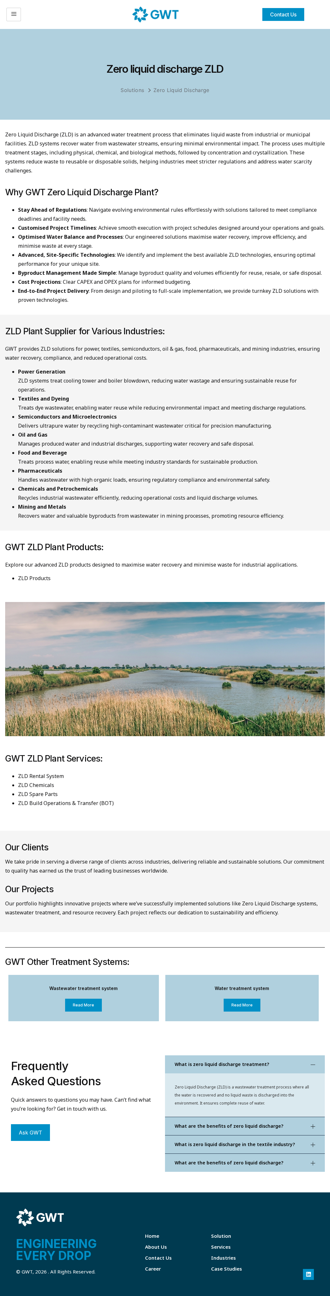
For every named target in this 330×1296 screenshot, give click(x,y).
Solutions (132, 90)
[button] (245, 1064)
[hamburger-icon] (13, 14)
